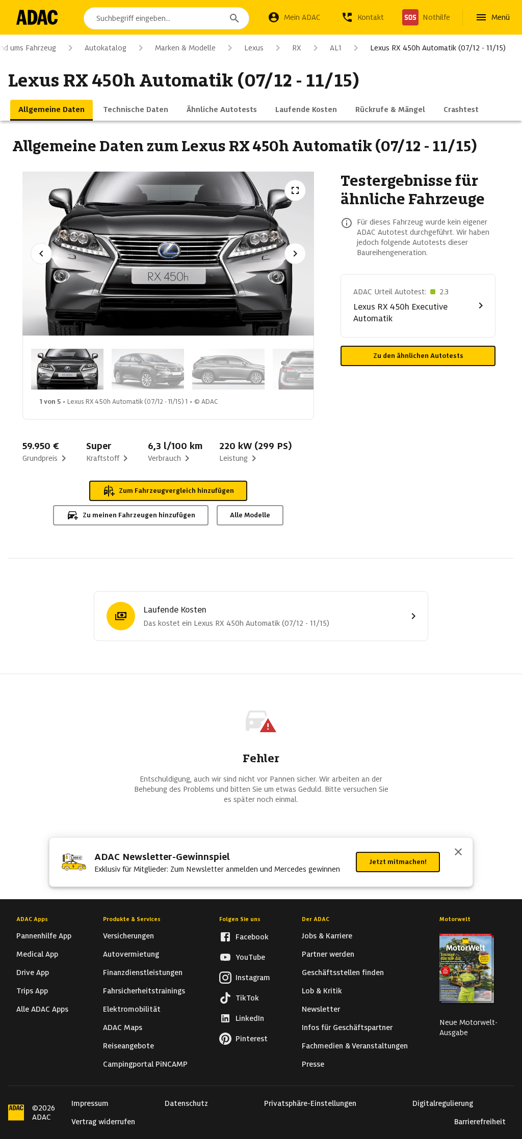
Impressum (90, 1103)
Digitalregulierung (442, 1103)
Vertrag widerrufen (103, 1121)
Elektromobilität (132, 1009)
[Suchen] (234, 18)
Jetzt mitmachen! (398, 861)
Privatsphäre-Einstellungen (310, 1103)
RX (296, 47)
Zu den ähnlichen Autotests (418, 355)
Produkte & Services (132, 919)
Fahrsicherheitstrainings (144, 990)
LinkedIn (250, 1018)
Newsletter (321, 1009)
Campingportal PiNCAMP (145, 1064)
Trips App (32, 990)
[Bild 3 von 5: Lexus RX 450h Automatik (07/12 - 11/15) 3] (228, 369)
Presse (313, 1064)
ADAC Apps (32, 919)
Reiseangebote (128, 1045)
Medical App (37, 954)
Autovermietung (131, 954)
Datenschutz (186, 1103)
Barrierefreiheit (480, 1121)
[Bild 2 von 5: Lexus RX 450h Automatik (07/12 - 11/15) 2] (148, 369)
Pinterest (252, 1038)
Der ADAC (315, 919)
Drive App (32, 972)
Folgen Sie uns (239, 919)
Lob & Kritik (322, 990)
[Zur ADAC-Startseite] (37, 17)
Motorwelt (455, 919)
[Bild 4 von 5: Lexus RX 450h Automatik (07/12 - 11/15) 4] (309, 369)
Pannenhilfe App (43, 935)
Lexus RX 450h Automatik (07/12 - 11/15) (438, 47)
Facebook (252, 936)
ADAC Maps (122, 1027)
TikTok (247, 998)
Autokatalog (105, 47)
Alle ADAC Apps (42, 1009)
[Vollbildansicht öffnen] (295, 190)
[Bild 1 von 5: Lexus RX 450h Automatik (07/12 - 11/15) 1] (67, 369)
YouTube (250, 957)
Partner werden (328, 954)
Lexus (254, 47)
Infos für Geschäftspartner (347, 1027)
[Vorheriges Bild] (41, 253)
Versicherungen (128, 935)
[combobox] (166, 18)
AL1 (336, 47)
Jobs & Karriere (327, 935)
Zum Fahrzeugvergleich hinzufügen (176, 490)
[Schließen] (458, 853)
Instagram (253, 977)
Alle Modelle (250, 515)
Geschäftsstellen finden (343, 972)
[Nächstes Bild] (295, 253)
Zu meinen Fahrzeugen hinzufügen (139, 515)
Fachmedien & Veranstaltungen (355, 1045)
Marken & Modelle (185, 47)
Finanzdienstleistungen (142, 972)
